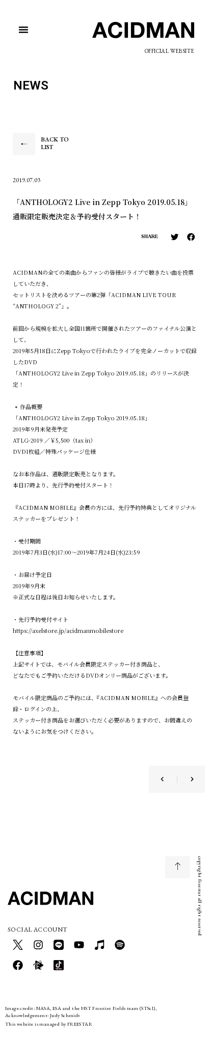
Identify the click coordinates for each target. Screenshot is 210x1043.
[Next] (185, 779)
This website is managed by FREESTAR (48, 1024)
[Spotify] (120, 945)
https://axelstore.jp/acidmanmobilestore (68, 630)
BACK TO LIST (55, 143)
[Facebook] (18, 965)
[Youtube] (79, 945)
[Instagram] (38, 945)
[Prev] (169, 779)
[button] (23, 29)
